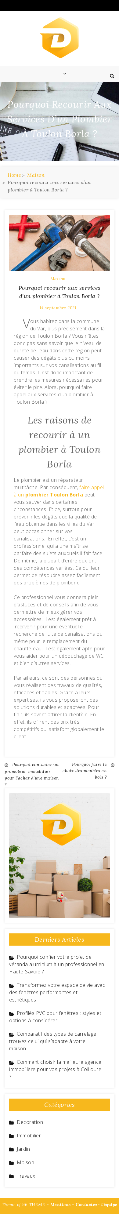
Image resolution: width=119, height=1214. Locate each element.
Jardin (23, 1149)
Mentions (60, 1204)
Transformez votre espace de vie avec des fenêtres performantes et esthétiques (57, 992)
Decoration (30, 1122)
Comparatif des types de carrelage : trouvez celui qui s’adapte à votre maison (54, 1041)
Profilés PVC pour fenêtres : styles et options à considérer (55, 1017)
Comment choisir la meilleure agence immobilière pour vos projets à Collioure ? (55, 1069)
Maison (58, 279)
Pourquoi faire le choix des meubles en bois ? (85, 770)
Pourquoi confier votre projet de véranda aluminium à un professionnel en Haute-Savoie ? (56, 964)
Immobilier (29, 1135)
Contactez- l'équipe (96, 1204)
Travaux (26, 1175)
